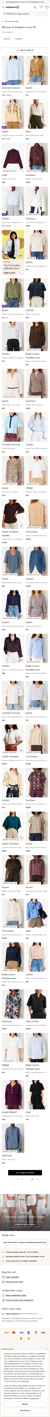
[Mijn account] (34, 7)
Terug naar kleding (12, 21)
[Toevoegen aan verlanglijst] (21, 82)
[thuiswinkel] (28, 1340)
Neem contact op (12, 1313)
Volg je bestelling (12, 1277)
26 (32, 1179)
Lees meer (34, 1398)
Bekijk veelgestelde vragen (16, 1295)
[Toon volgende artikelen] (37, 1179)
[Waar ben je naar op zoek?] (5, 14)
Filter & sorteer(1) (26, 50)
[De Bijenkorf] (12, 7)
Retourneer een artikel (14, 1282)
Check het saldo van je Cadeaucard (19, 1300)
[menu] (3, 7)
